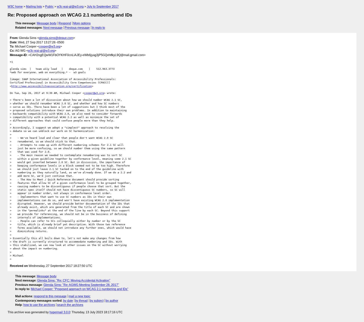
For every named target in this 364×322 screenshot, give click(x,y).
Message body (46, 23)
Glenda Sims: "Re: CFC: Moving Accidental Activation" (73, 280)
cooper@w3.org (49, 46)
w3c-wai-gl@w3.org (70, 6)
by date (68, 300)
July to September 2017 (103, 6)
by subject (97, 300)
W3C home (15, 6)
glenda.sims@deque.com (56, 38)
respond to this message (50, 296)
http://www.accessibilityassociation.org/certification (51, 86)
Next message (53, 27)
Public (49, 6)
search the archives (70, 304)
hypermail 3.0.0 (59, 312)
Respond (65, 23)
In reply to (98, 27)
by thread (81, 300)
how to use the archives (39, 304)
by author (112, 300)
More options (82, 23)
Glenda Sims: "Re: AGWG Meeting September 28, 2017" (81, 284)
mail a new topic (79, 296)
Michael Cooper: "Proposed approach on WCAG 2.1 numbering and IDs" (79, 289)
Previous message (77, 27)
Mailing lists (34, 6)
